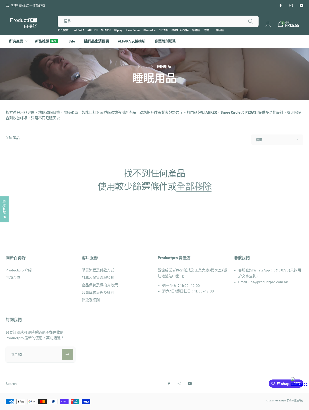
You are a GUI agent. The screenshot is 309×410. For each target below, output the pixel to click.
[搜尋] (250, 21)
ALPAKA (79, 30)
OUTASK (164, 30)
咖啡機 (220, 30)
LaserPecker (133, 30)
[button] (288, 24)
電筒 (206, 30)
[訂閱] (67, 354)
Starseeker (149, 30)
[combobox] (158, 21)
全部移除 (194, 186)
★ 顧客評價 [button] (4, 209)
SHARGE (106, 30)
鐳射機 (196, 30)
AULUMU (92, 30)
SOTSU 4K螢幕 (180, 30)
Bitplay (118, 30)
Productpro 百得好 (284, 400)
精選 (259, 139)
